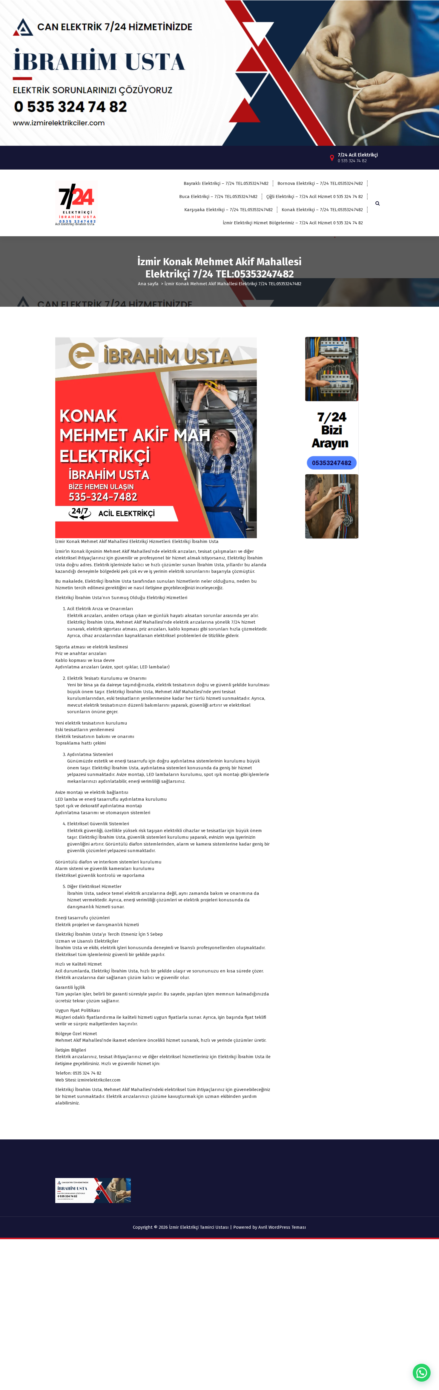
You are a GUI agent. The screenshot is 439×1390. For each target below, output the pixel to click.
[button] (422, 1373)
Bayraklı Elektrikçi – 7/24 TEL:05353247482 (226, 183)
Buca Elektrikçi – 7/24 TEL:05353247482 (218, 196)
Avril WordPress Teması (282, 1227)
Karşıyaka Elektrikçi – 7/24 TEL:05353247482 (228, 209)
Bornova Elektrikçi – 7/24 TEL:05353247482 (320, 183)
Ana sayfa (148, 283)
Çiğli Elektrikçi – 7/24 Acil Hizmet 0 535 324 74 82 (314, 196)
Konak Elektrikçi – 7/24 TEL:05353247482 (322, 209)
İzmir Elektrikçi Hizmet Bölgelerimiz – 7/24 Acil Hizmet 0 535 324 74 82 (293, 222)
